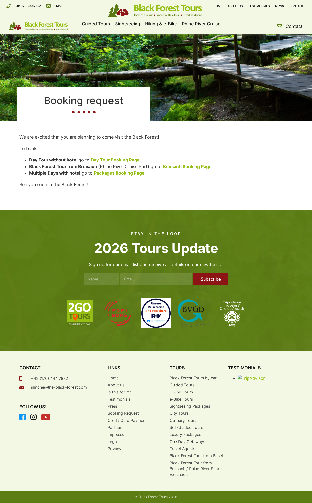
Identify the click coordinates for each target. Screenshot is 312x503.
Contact (296, 6)
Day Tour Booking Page (115, 159)
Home (218, 6)
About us (235, 6)
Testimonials (259, 6)
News (279, 6)
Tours (177, 367)
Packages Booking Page (119, 173)
